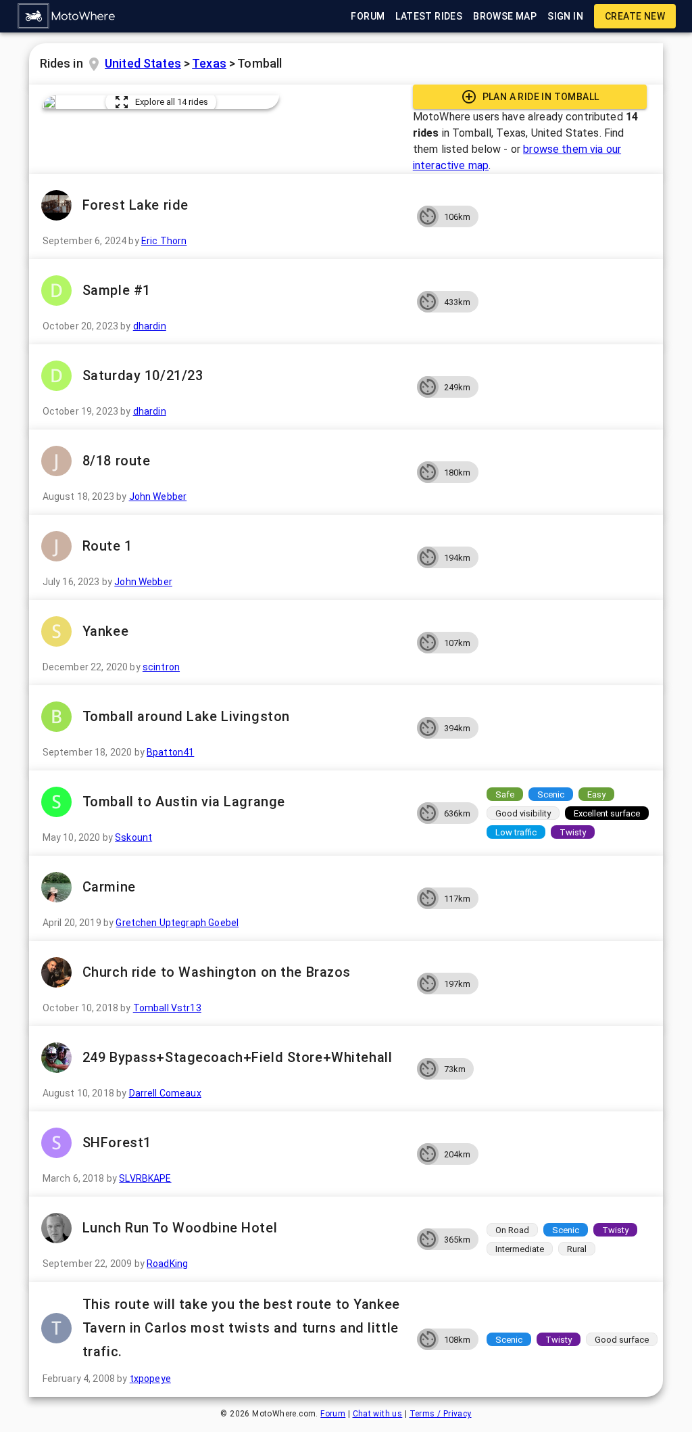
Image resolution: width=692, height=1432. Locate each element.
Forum (332, 1413)
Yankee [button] (105, 631)
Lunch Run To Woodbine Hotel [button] (179, 1228)
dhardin (149, 326)
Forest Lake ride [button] (135, 205)
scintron (161, 667)
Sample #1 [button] (116, 290)
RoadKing (167, 1263)
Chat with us (378, 1413)
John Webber (158, 496)
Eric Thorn (164, 240)
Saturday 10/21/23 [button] (142, 375)
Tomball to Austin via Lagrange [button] (183, 801)
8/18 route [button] (116, 461)
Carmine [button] (109, 887)
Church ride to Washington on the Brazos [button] (216, 972)
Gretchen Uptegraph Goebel (177, 922)
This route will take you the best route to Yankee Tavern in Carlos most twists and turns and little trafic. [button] (241, 1328)
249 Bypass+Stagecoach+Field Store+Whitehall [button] (237, 1057)
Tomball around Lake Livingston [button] (186, 716)
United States (143, 63)
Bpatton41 (170, 752)
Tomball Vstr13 (167, 1007)
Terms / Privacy (441, 1413)
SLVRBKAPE (145, 1178)
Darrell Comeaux (165, 1093)
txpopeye (150, 1378)
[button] (67, 16)
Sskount (133, 837)
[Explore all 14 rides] (49, 102)
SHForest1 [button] (116, 1142)
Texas (209, 63)
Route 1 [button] (107, 546)
